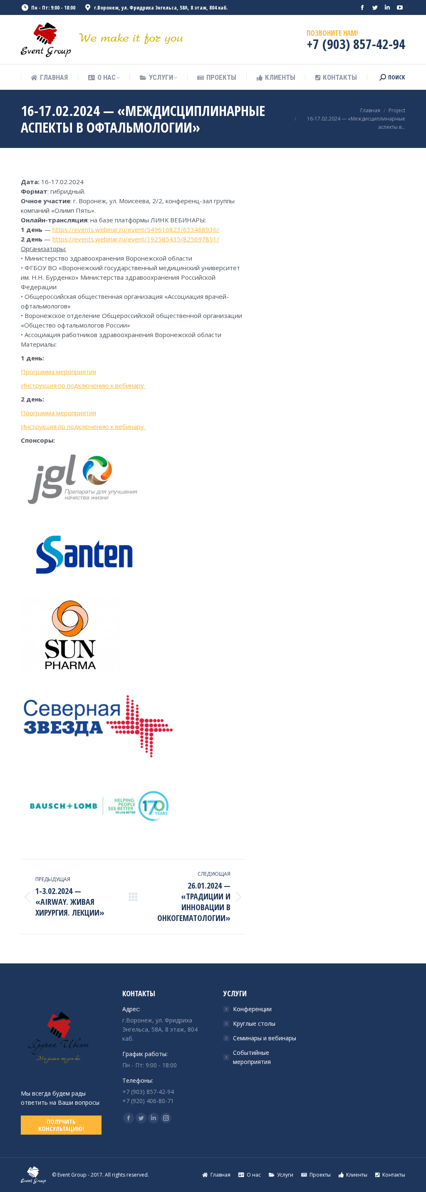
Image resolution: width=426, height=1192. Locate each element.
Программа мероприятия (58, 371)
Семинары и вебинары (264, 1038)
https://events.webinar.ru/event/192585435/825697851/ (135, 239)
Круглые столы (254, 1023)
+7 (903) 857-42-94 (356, 44)
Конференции (252, 1009)
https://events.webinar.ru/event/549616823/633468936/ (135, 229)
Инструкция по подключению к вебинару (83, 385)
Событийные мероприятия (252, 1057)
